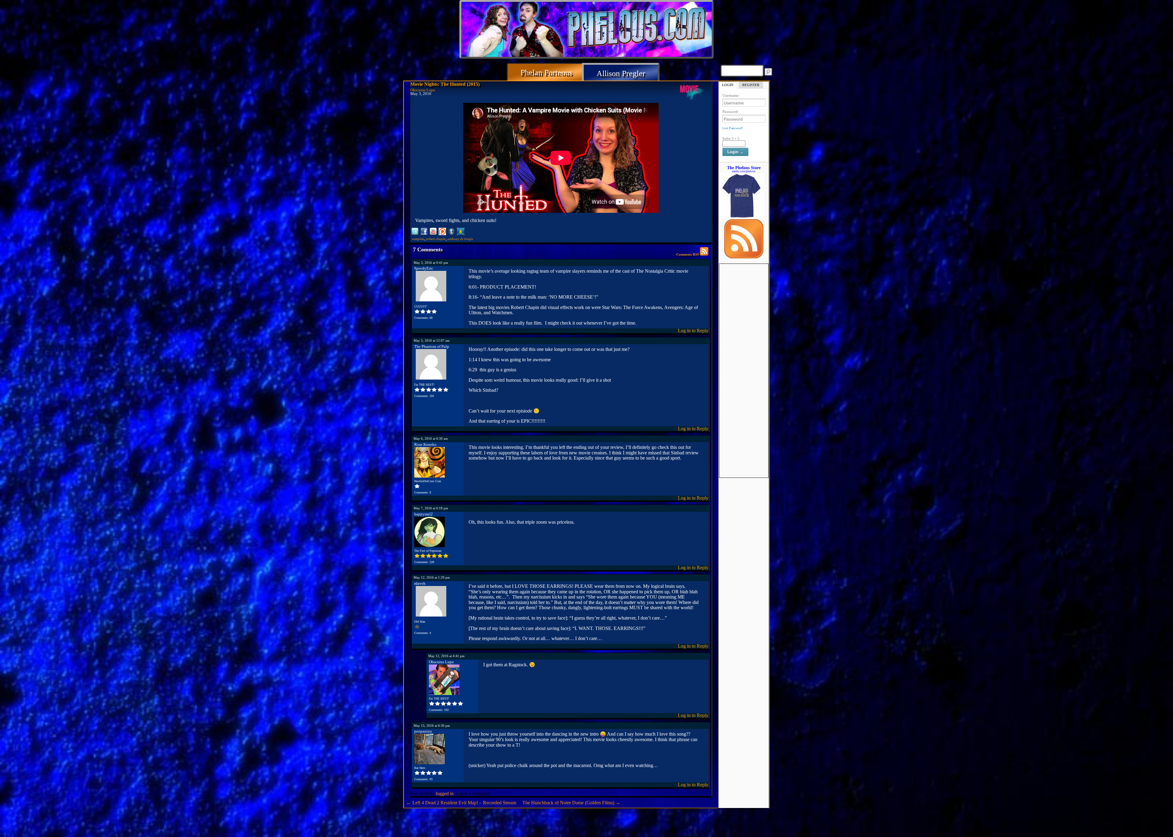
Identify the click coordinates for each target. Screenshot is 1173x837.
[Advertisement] (743, 355)
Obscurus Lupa (422, 90)
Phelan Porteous (546, 72)
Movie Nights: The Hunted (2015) (445, 84)
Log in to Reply (693, 330)
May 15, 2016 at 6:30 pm (432, 725)
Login (727, 85)
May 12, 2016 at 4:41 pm (446, 656)
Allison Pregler (621, 73)
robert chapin (435, 239)
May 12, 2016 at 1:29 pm (432, 577)
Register (750, 85)
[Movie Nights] (691, 92)
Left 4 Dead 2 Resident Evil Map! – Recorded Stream (461, 802)
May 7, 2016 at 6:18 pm (431, 508)
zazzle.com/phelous (743, 171)
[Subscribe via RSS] (743, 256)
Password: (730, 111)
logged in (445, 793)
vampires (418, 239)
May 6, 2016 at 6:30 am (431, 438)
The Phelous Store (744, 167)
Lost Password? (732, 128)
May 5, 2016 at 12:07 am (432, 340)
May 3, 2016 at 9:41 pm (431, 262)
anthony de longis (460, 239)
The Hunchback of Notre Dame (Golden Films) (571, 802)
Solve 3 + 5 (730, 138)
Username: (731, 95)
